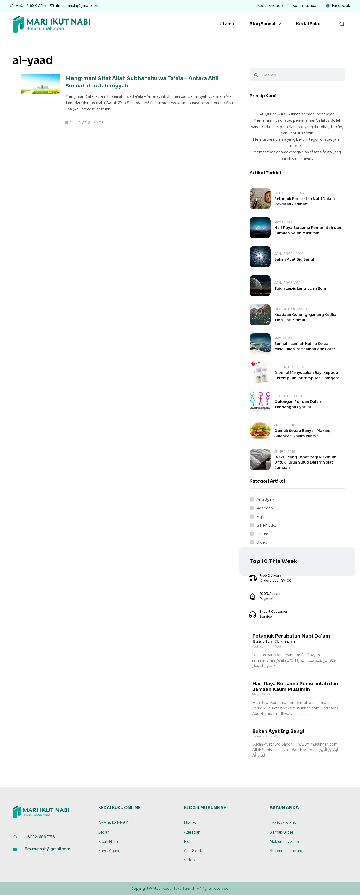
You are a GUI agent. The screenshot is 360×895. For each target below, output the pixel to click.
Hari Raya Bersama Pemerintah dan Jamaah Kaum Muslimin (295, 686)
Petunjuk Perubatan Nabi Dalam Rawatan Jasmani (291, 639)
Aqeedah (264, 508)
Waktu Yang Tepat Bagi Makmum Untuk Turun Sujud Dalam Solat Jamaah (305, 462)
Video (261, 542)
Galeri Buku (266, 525)
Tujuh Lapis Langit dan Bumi (300, 288)
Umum (262, 534)
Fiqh (260, 516)
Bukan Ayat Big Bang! (294, 259)
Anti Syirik (265, 499)
